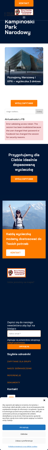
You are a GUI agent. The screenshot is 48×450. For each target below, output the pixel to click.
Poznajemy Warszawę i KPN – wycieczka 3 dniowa (24, 79)
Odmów (24, 434)
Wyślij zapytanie (24, 103)
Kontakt (24, 3)
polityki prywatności (16, 342)
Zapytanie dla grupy (19, 361)
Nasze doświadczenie (19, 368)
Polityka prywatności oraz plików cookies (22, 446)
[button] (44, 400)
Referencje (14, 375)
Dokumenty (13, 382)
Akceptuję (24, 427)
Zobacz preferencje (24, 440)
